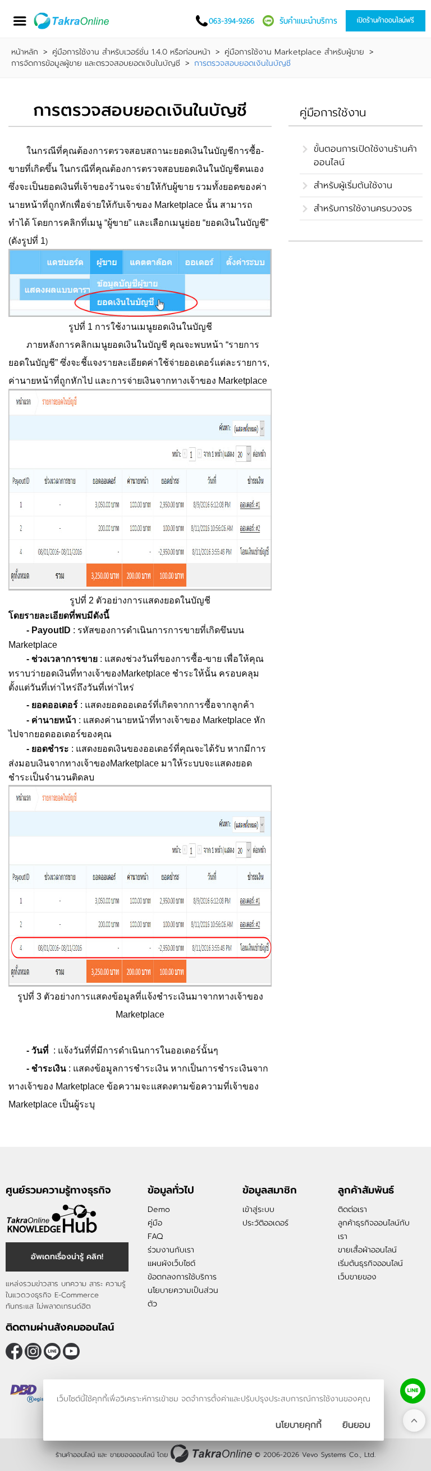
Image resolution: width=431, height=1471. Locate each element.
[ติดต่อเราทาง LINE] (412, 1391)
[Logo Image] (72, 20)
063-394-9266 (231, 21)
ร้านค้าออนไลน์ (75, 1455)
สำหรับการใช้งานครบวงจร (363, 208)
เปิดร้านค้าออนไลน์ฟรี (385, 20)
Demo (159, 1209)
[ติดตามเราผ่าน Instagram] (33, 1351)
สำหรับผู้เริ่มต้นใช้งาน (353, 185)
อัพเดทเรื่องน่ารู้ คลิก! (67, 1257)
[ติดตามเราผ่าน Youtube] (71, 1351)
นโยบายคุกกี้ (299, 1425)
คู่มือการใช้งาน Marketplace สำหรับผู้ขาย (294, 52)
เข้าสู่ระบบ (258, 1209)
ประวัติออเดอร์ (265, 1223)
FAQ (155, 1236)
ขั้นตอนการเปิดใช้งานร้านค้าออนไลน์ (365, 155)
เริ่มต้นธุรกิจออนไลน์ (370, 1263)
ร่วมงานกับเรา (171, 1250)
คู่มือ (155, 1223)
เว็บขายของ (357, 1277)
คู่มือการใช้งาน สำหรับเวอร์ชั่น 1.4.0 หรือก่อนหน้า (131, 52)
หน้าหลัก (24, 52)
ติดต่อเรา (352, 1209)
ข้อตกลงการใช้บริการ (182, 1277)
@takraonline (52, 1351)
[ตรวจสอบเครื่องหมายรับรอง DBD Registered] (34, 1393)
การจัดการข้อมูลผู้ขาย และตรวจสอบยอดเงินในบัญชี (95, 63)
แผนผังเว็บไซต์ (171, 1263)
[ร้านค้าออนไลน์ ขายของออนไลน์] (211, 1453)
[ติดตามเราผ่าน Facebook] (14, 1351)
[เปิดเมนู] (19, 21)
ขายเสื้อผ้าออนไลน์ (367, 1250)
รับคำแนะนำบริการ (308, 21)
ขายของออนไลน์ (132, 1455)
